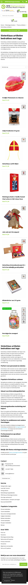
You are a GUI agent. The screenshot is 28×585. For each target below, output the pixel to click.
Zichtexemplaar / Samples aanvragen (10, 499)
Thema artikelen (21, 25)
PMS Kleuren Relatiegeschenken (9, 495)
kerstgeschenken (20, 427)
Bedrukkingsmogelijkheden (8, 493)
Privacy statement (5, 541)
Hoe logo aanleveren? (6, 497)
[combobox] (12, 15)
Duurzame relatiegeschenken (8, 514)
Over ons (3, 532)
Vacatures (3, 535)
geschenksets (4, 428)
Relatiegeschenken (10, 25)
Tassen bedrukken (5, 511)
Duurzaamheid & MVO (6, 502)
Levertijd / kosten (5, 488)
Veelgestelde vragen (6, 486)
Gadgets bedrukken (6, 516)
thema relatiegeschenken (15, 452)
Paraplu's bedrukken (6, 522)
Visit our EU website (6, 548)
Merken (3, 525)
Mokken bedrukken (5, 518)
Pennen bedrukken (5, 509)
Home (2, 25)
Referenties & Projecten (7, 539)
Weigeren (13, 580)
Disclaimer (3, 543)
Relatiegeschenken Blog (7, 537)
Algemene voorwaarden (7, 546)
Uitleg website (4, 490)
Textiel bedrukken (5, 520)
